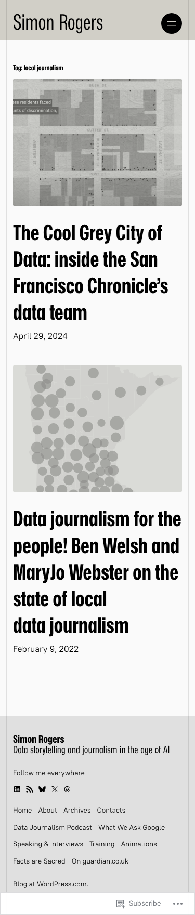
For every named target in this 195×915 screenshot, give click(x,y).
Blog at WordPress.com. (50, 884)
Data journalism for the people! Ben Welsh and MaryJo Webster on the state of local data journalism (97, 572)
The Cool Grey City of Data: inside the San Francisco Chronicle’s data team (90, 273)
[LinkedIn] (17, 789)
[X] (54, 789)
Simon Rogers (58, 22)
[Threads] (67, 789)
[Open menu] (171, 23)
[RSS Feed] (29, 789)
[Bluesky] (42, 789)
